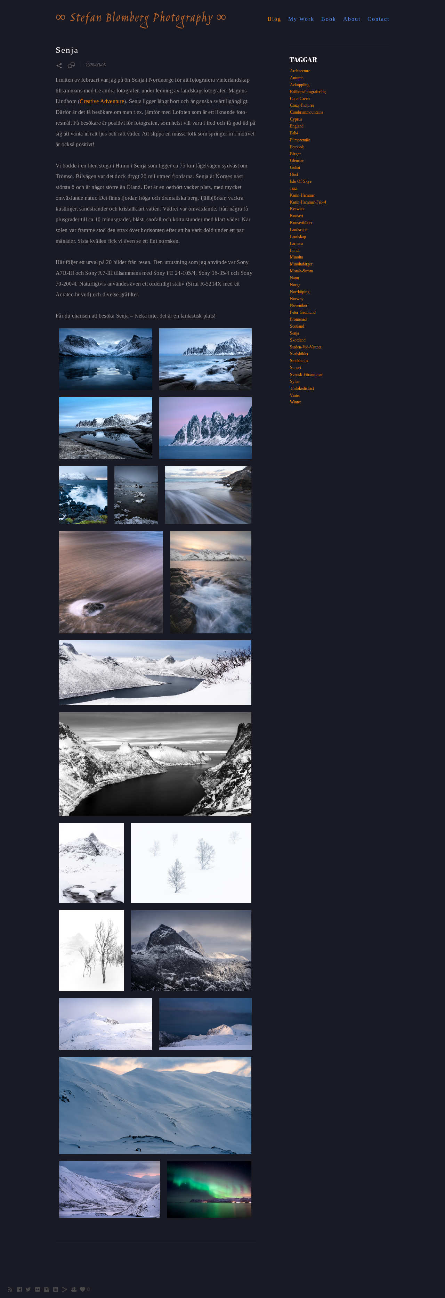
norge (295, 284)
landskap (298, 236)
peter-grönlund (303, 312)
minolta (296, 257)
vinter (295, 395)
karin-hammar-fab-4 (308, 202)
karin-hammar (302, 195)
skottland (298, 340)
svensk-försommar (306, 374)
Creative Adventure (102, 101)
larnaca (296, 243)
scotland (297, 326)
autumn (297, 77)
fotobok (297, 147)
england (297, 126)
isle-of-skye (301, 181)
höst (294, 174)
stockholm (299, 360)
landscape (298, 229)
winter (295, 402)
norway (297, 298)
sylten (295, 381)
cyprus (296, 119)
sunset (295, 367)
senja (294, 333)
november (298, 305)
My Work (301, 19)
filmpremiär (300, 140)
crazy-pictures (302, 105)
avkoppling (299, 84)
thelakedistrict (302, 388)
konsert (296, 215)
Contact (378, 19)
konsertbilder (301, 222)
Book (328, 19)
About (352, 19)
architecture (300, 70)
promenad (298, 319)
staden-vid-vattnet (305, 347)
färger (295, 153)
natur (294, 278)
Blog (274, 19)
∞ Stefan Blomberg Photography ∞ (141, 18)
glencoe (297, 160)
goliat (295, 167)
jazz (293, 188)
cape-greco (300, 98)
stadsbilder (299, 353)
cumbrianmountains (306, 112)
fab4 (294, 133)
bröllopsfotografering (308, 91)
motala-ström (301, 271)
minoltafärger (301, 264)
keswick (297, 208)
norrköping (299, 291)
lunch (295, 250)
